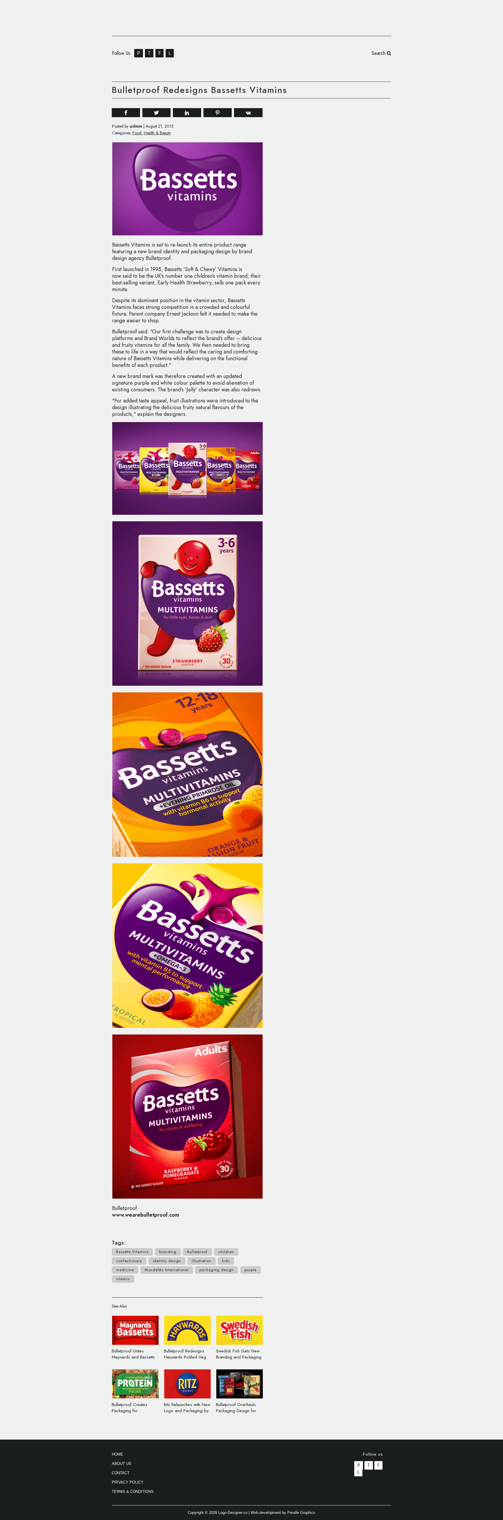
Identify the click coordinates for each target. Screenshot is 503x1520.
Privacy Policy (128, 1482)
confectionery (129, 1261)
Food (136, 133)
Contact (121, 1473)
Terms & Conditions (133, 1491)
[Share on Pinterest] (217, 112)
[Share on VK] (248, 112)
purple (250, 1270)
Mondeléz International (167, 1270)
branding (167, 1252)
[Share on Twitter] (156, 112)
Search (379, 53)
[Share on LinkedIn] (187, 112)
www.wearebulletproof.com (145, 1215)
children (226, 1252)
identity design (167, 1261)
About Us (121, 1463)
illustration (201, 1261)
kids (226, 1261)
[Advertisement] (347, 191)
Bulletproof (197, 1252)
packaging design (216, 1270)
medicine (125, 1270)
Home (117, 1454)
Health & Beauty (157, 133)
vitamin (123, 1279)
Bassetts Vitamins (132, 1252)
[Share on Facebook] (126, 112)
